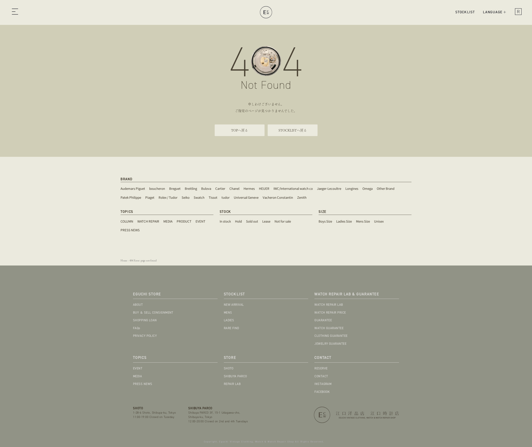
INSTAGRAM (322, 384)
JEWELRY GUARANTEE (330, 344)
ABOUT (138, 305)
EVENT (137, 368)
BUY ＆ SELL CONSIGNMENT (153, 313)
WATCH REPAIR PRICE (330, 313)
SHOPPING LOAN (145, 320)
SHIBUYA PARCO (235, 376)
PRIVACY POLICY (145, 336)
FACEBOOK (322, 392)
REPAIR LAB (232, 384)
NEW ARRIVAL (234, 305)
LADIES (229, 320)
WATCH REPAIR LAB (328, 305)
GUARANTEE (323, 320)
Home (124, 260)
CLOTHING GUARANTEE (330, 336)
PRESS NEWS (142, 384)
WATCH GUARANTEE (329, 328)
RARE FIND (231, 328)
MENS (228, 313)
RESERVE (321, 368)
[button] (14, 12)
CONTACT (321, 376)
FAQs (136, 328)
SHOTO (229, 368)
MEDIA (137, 376)
